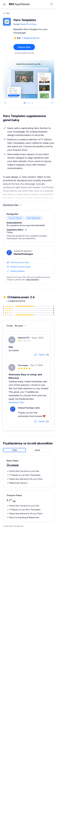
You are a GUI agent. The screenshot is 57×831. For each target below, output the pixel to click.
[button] (26, 229)
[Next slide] (52, 102)
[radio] (14, 450)
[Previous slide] (5, 102)
